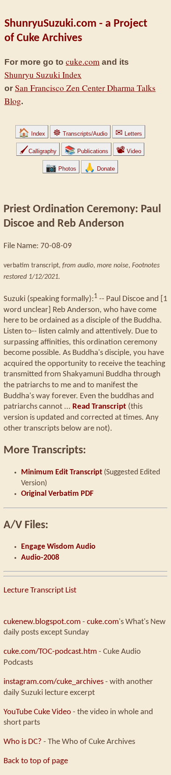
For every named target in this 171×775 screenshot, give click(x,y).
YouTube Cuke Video (37, 712)
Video (128, 151)
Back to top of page (36, 761)
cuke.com (83, 61)
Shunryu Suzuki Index (43, 74)
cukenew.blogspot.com (42, 621)
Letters (128, 133)
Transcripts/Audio (80, 133)
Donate (99, 168)
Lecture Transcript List (40, 590)
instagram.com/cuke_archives (53, 681)
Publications (86, 151)
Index (31, 133)
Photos (61, 168)
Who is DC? (23, 741)
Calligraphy (38, 151)
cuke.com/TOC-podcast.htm (50, 651)
